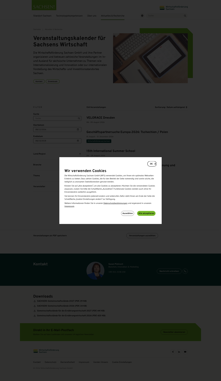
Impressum (69, 206)
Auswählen (127, 213)
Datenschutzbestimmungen (115, 203)
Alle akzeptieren (146, 213)
